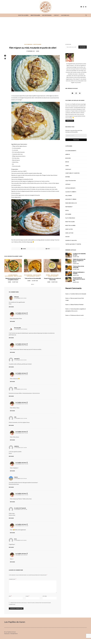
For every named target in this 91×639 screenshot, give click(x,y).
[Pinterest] (86, 6)
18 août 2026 (76, 282)
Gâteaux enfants (70, 188)
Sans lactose (69, 232)
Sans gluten (69, 229)
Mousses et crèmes (70, 199)
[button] (31, 284)
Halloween (68, 195)
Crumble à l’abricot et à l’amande (78, 293)
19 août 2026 (76, 275)
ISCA (15, 539)
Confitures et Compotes (72, 173)
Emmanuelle (17, 327)
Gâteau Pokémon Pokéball (76, 304)
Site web (45, 596)
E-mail (27, 596)
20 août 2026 (35, 280)
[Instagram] (83, 6)
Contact (56, 15)
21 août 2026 (76, 263)
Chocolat (68, 169)
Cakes (67, 165)
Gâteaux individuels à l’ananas (78, 273)
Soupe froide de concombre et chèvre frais (52, 279)
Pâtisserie (68, 214)
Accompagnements (12, 275)
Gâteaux (67, 184)
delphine (16, 446)
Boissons (68, 158)
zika (15, 417)
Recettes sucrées (23, 15)
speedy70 (17, 358)
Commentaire (12, 579)
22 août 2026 (76, 256)
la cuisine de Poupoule (20, 508)
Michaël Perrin (14, 633)
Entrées (48, 275)
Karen (37, 51)
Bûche (67, 161)
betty (15, 387)
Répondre (11, 306)
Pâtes (67, 210)
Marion (16, 477)
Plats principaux (28, 44)
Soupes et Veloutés (52, 276)
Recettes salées (35, 15)
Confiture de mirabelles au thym (79, 254)
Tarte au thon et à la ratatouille (33, 278)
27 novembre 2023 (30, 51)
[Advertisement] (45, 30)
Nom (10, 596)
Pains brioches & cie (71, 203)
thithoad (16, 296)
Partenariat (69, 206)
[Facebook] (81, 6)
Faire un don (70, 120)
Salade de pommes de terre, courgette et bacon (13, 279)
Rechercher (68, 44)
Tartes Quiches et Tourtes (33, 276)
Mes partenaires (46, 15)
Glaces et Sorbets (70, 191)
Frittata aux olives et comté (77, 315)
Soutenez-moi (65, 15)
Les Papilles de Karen (14, 622)
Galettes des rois (70, 180)
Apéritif (67, 154)
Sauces (67, 236)
